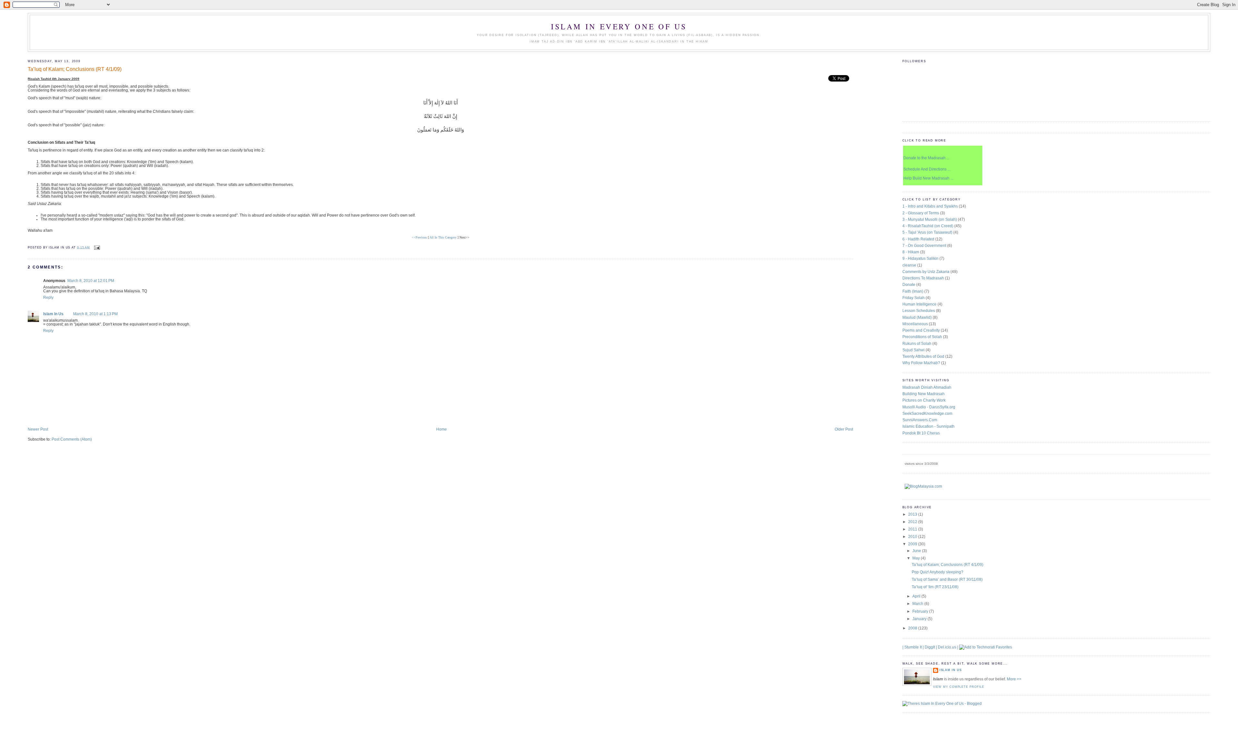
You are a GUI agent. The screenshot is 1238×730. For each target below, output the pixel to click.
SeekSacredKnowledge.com (927, 413)
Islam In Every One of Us (619, 27)
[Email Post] (96, 247)
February (920, 611)
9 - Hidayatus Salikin (920, 258)
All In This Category (443, 237)
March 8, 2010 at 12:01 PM (90, 281)
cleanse (909, 265)
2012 (913, 522)
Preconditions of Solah (922, 337)
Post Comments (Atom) (72, 439)
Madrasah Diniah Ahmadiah (926, 387)
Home (441, 429)
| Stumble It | (913, 647)
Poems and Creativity (921, 330)
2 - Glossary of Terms (920, 213)
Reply (48, 297)
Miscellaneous (915, 324)
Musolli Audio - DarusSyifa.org (928, 407)
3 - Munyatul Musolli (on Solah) (929, 219)
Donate (908, 285)
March (918, 604)
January (920, 619)
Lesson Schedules (918, 311)
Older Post (844, 429)
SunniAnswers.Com (919, 420)
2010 (913, 537)
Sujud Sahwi (913, 350)
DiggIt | (931, 647)
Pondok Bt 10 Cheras (921, 433)
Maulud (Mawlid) (917, 317)
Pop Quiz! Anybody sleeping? (937, 572)
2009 (913, 544)
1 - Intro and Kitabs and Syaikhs (930, 206)
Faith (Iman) (912, 291)
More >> (1014, 679)
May (916, 558)
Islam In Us (53, 314)
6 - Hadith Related (918, 239)
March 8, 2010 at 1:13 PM (95, 314)
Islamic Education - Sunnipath (928, 426)
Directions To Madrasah (923, 278)
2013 (913, 514)
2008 (913, 628)
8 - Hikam (910, 252)
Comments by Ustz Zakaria (925, 272)
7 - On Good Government (924, 246)
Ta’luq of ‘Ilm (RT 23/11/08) (935, 587)
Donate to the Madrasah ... (926, 158)
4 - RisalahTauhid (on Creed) (927, 226)
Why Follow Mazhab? (921, 363)
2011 (913, 529)
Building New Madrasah (923, 394)
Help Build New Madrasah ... (928, 178)
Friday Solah (913, 298)
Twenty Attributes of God (923, 356)
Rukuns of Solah (916, 344)
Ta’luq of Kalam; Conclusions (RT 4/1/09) (75, 69)
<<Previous (419, 237)
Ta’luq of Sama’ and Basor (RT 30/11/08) (947, 579)
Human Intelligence (919, 304)
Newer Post (38, 429)
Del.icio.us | (948, 647)
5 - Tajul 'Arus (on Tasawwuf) (927, 232)
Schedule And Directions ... (926, 169)
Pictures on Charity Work (924, 400)
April (916, 596)
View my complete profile (959, 686)
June (917, 551)
